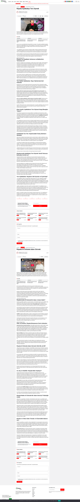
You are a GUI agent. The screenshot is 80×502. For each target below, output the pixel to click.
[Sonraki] (73, 1)
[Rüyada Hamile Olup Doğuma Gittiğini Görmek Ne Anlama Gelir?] (43, 218)
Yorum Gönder (19, 243)
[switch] (76, 1)
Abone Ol (40, 444)
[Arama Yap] (78, 1)
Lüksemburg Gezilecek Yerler (21, 79)
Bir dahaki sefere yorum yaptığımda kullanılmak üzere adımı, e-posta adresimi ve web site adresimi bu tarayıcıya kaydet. (33, 241)
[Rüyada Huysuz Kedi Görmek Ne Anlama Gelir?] (32, 218)
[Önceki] (63, 1)
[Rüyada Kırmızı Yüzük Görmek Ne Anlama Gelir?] (43, 40)
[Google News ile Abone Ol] (19, 16)
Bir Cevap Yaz (19, 224)
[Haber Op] (4, 1)
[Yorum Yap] (38, 16)
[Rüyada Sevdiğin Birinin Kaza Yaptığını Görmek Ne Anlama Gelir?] (22, 40)
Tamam (59, 500)
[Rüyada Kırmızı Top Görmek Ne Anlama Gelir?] (21, 218)
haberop (20, 11)
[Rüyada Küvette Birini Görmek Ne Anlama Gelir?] (32, 40)
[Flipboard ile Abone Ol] (24, 16)
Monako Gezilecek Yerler (21, 322)
